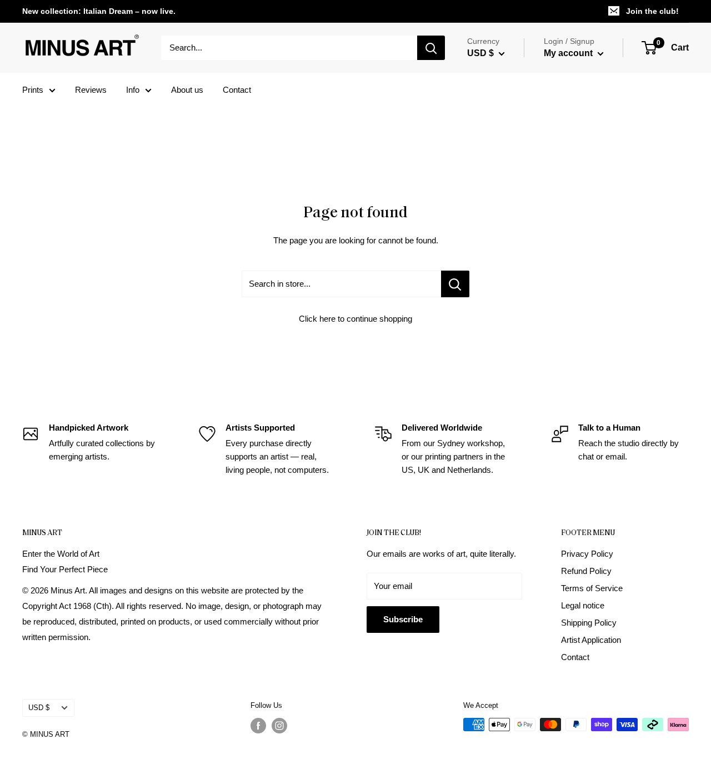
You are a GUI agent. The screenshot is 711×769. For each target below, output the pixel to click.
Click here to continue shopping (355, 318)
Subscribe (403, 619)
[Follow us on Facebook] (258, 725)
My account (569, 53)
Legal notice (582, 605)
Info (132, 89)
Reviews (91, 89)
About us (187, 89)
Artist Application (591, 640)
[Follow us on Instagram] (279, 725)
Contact (237, 89)
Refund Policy (586, 571)
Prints (32, 89)
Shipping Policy (589, 622)
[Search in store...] (455, 284)
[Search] (431, 48)
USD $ (38, 707)
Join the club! (652, 11)
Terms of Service (592, 588)
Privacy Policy (587, 553)
